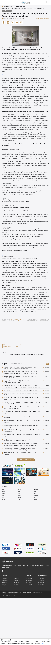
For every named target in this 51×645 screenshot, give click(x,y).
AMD (35, 491)
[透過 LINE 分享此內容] (8, 22)
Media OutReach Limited (8, 18)
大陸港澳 (17, 585)
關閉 (43, 643)
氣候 (35, 493)
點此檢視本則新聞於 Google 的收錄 (10, 346)
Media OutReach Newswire (18, 53)
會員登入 (30, 583)
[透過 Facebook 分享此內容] (3, 22)
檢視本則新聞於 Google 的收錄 (42, 18)
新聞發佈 (30, 578)
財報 (19, 493)
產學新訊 (17, 583)
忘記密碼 (30, 585)
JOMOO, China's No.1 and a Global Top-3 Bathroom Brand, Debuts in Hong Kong (23, 8)
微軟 (19, 491)
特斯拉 (35, 499)
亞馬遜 (3, 491)
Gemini (19, 499)
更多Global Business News (24, 459)
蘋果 (3, 497)
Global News (6, 587)
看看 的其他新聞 (12, 345)
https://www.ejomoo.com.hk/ (29, 311)
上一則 (5, 352)
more (47, 363)
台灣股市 (36, 489)
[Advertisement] (25, 332)
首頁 (11, 6)
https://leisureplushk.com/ (10, 256)
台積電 (19, 489)
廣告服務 (42, 583)
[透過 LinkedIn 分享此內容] (16, 22)
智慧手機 (36, 495)
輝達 (3, 489)
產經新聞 (20, 495)
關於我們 (42, 578)
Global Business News (19, 6)
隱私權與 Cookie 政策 (6, 643)
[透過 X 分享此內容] (12, 22)
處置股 (3, 493)
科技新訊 (17, 578)
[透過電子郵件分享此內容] (21, 22)
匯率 (3, 495)
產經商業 (5, 578)
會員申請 (30, 580)
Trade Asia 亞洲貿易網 (10, 595)
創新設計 (5, 580)
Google (3, 499)
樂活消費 (17, 580)
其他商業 (5, 585)
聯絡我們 (42, 585)
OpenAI (19, 497)
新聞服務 (42, 580)
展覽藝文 (5, 583)
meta (35, 497)
